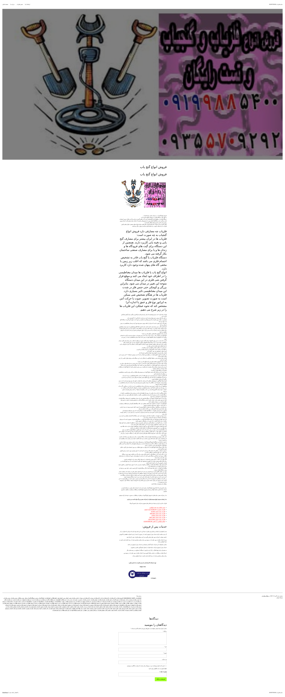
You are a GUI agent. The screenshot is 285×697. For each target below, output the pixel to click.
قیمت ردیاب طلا (82, 608)
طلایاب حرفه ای (114, 603)
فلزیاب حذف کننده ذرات (34, 606)
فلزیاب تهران (51, 606)
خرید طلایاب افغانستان (61, 599)
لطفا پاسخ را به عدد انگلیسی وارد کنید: (158, 668)
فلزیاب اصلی (102, 606)
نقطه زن (85, 610)
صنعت (131, 603)
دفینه (19, 601)
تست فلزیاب (122, 599)
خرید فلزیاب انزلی (17, 599)
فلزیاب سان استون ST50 (158, 515)
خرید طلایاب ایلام (51, 599)
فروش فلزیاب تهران (84, 605)
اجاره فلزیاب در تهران (85, 598)
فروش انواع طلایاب (94, 603)
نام (165, 646)
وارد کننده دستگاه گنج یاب (76, 610)
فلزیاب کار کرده (108, 608)
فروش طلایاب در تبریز (63, 603)
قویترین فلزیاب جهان (91, 608)
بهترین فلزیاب (14, 598)
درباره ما (12, 4)
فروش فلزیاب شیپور (21, 605)
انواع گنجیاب (41, 598)
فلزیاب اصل (108, 606)
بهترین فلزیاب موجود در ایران (132, 599)
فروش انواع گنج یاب (85, 603)
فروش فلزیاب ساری (43, 605)
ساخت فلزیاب (9, 601)
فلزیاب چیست (43, 606)
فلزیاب (120, 606)
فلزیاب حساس (16, 606)
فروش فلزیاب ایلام (104, 605)
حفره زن (80, 599)
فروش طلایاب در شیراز (39, 603)
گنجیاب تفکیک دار (137, 610)
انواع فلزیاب (47, 598)
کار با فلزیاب (45, 608)
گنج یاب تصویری (29, 608)
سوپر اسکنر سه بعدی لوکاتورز (157, 507)
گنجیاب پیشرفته (9, 608)
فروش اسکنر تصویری (105, 603)
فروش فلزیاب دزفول (62, 605)
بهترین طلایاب (21, 598)
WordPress (5, 692)
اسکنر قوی (59, 598)
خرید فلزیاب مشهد (86, 601)
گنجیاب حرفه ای (129, 610)
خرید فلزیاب (44, 599)
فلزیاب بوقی (80, 606)
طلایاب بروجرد (122, 603)
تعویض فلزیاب (94, 599)
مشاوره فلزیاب (101, 610)
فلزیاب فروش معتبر (123, 608)
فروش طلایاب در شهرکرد (51, 603)
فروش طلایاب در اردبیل (74, 603)
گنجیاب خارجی (120, 610)
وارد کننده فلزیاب (56, 610)
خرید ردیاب (69, 599)
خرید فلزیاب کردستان (107, 601)
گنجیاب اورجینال (17, 608)
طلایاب (127, 603)
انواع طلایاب (54, 598)
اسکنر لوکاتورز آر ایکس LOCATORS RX (154, 521)
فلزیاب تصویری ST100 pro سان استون (154, 509)
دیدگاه (165, 631)
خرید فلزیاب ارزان (36, 599)
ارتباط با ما (27, 4)
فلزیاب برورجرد (87, 606)
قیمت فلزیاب (68, 608)
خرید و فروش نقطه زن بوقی (68, 601)
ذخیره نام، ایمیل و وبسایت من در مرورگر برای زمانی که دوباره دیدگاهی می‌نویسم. (146, 665)
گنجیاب (23, 608)
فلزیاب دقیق (131, 608)
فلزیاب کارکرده (100, 608)
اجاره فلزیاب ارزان (104, 598)
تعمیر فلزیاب (20, 4)
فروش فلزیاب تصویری (94, 605)
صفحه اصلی (5, 4)
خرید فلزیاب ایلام (8, 599)
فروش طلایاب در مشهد (15, 603)
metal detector (127, 598)
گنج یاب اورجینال (38, 608)
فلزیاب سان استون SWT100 (157, 513)
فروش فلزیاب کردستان (10, 605)
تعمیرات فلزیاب (101, 599)
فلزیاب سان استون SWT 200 (157, 517)
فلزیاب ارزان (115, 606)
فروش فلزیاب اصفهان (136, 605)
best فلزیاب (138, 598)
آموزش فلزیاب (119, 598)
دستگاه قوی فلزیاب (49, 601)
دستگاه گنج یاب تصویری (38, 601)
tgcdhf (133, 598)
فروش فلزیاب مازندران (136, 606)
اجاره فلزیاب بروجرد (95, 598)
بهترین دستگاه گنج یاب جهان (31, 598)
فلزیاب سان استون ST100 (158, 511)
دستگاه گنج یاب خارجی (26, 601)
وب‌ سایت (164, 659)
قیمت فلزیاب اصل (60, 608)
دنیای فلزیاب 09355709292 (276, 4)
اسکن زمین (65, 598)
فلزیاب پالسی (73, 606)
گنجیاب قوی (114, 610)
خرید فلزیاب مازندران (97, 601)
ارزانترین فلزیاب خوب (74, 598)
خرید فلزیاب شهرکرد (117, 601)
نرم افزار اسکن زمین (92, 610)
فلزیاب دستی (138, 608)
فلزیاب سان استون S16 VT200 (156, 519)
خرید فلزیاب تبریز (137, 601)
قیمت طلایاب (75, 608)
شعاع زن (135, 603)
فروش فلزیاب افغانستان (124, 605)
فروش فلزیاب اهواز (114, 605)
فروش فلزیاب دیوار (52, 605)
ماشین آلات (108, 610)
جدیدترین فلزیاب (86, 599)
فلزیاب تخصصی (65, 606)
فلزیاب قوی (115, 608)
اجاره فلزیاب (113, 598)
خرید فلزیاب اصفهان (26, 599)
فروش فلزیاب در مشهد (73, 605)
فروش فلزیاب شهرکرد (32, 605)
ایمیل (165, 653)
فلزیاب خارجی (9, 606)
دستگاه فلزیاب (57, 601)
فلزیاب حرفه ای (24, 606)
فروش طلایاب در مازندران (27, 603)
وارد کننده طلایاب (65, 610)
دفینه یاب (15, 601)
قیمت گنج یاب (52, 608)
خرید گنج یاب (79, 601)
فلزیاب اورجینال (95, 606)
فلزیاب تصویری (57, 606)
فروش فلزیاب (6, 603)
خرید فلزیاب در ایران (128, 601)
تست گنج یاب (115, 599)
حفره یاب (75, 599)
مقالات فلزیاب (265, 596)
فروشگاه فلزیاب (126, 606)
